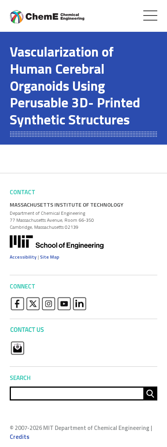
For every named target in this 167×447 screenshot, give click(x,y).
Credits (20, 436)
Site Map (49, 257)
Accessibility (23, 257)
